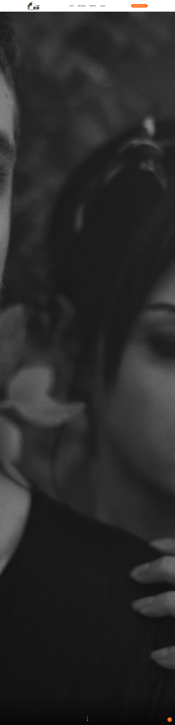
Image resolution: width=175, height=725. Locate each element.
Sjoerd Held (87, 407)
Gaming (87, 387)
